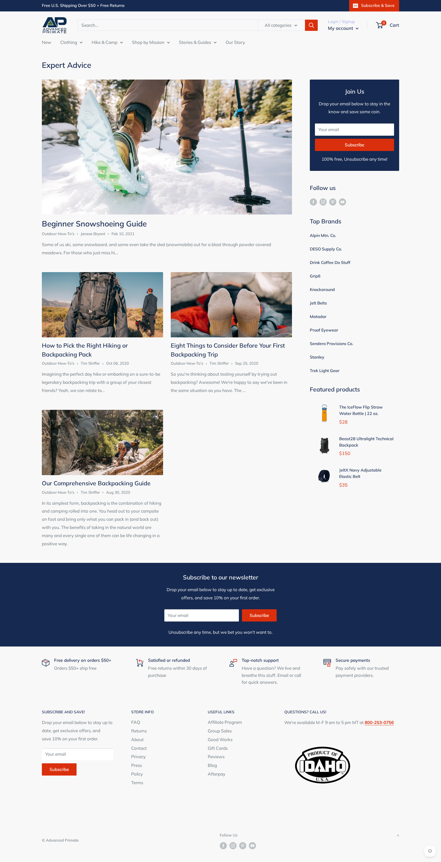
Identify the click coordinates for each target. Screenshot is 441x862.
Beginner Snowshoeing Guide (94, 224)
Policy (137, 774)
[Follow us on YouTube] (342, 201)
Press (136, 765)
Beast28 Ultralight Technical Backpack (366, 442)
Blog (212, 765)
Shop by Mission (148, 42)
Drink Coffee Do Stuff (330, 262)
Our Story (235, 42)
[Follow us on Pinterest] (332, 201)
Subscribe (354, 144)
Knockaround (322, 289)
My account (341, 28)
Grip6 (315, 275)
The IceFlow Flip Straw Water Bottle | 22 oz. (361, 410)
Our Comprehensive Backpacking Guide (96, 483)
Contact (139, 748)
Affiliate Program (225, 722)
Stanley (317, 357)
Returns (139, 730)
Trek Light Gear (324, 370)
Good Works (220, 739)
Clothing (68, 42)
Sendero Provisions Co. (331, 343)
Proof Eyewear (324, 330)
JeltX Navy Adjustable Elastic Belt (360, 473)
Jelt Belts (318, 303)
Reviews (216, 756)
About (137, 739)
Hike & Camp (104, 42)
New (46, 42)
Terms (137, 782)
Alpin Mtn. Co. (323, 235)
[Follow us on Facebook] (313, 201)
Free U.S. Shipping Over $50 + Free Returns (83, 5)
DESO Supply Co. (326, 248)
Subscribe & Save (378, 5)
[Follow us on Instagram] (323, 201)
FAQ (135, 722)
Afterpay (216, 774)
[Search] (311, 25)
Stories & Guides (195, 42)
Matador (318, 316)
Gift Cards (218, 748)
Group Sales (220, 730)
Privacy (138, 756)
